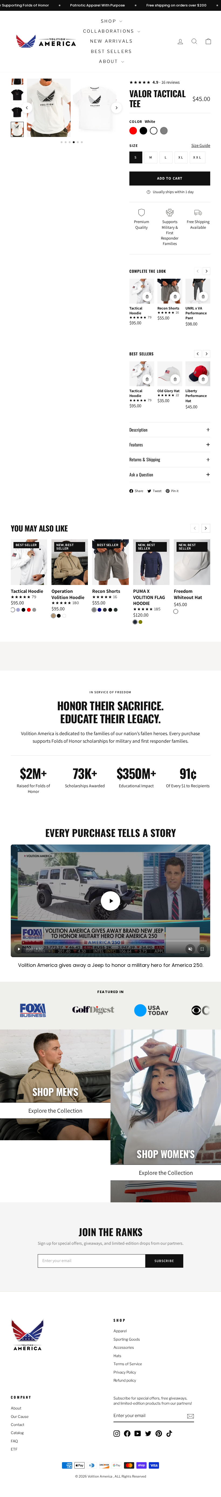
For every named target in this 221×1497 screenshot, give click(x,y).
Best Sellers (111, 51)
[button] (208, 41)
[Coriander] (53, 616)
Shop (109, 21)
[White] (13, 610)
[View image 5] (17, 94)
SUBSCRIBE (164, 1261)
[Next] (206, 271)
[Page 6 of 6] (82, 142)
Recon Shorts (168, 308)
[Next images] (116, 107)
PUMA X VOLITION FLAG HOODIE (149, 597)
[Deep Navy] (135, 622)
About (109, 61)
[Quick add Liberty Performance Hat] (203, 379)
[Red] (29, 610)
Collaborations (109, 31)
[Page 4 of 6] (74, 142)
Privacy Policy (124, 1372)
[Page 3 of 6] (70, 142)
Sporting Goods (126, 1339)
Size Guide (200, 145)
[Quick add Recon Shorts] (175, 296)
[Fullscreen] (202, 949)
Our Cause (20, 1416)
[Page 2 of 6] (66, 142)
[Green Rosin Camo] (116, 610)
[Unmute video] (190, 949)
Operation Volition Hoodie (67, 594)
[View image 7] (17, 129)
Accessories (123, 1347)
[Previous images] (27, 107)
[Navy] (99, 610)
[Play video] (110, 901)
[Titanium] (34, 610)
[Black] (23, 610)
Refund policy (124, 1380)
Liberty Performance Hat (196, 395)
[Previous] (198, 271)
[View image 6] (17, 112)
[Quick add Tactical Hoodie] (147, 296)
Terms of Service (127, 1364)
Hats (117, 1356)
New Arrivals (111, 41)
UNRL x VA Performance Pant (196, 313)
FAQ (14, 1441)
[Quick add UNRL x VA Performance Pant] (203, 296)
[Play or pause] (19, 949)
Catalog (17, 1433)
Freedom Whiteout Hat (188, 594)
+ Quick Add (29, 580)
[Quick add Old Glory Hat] (175, 379)
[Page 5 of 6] (78, 142)
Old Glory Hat (168, 390)
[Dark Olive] (140, 622)
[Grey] (94, 610)
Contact (17, 1424)
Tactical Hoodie (135, 310)
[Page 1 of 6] (62, 142)
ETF (14, 1449)
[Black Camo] (105, 610)
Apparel (120, 1331)
